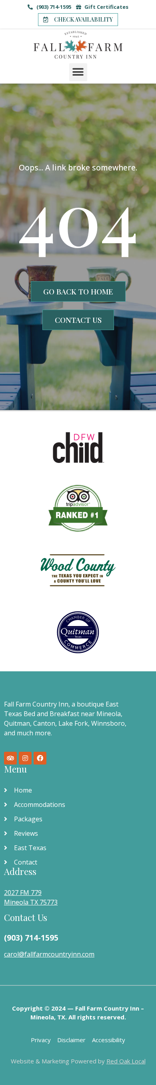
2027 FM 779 (23, 892)
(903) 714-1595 (31, 937)
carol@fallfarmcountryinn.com (49, 954)
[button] (78, 19)
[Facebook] (40, 758)
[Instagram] (25, 758)
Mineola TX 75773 (31, 902)
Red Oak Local (126, 1061)
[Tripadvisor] (10, 758)
